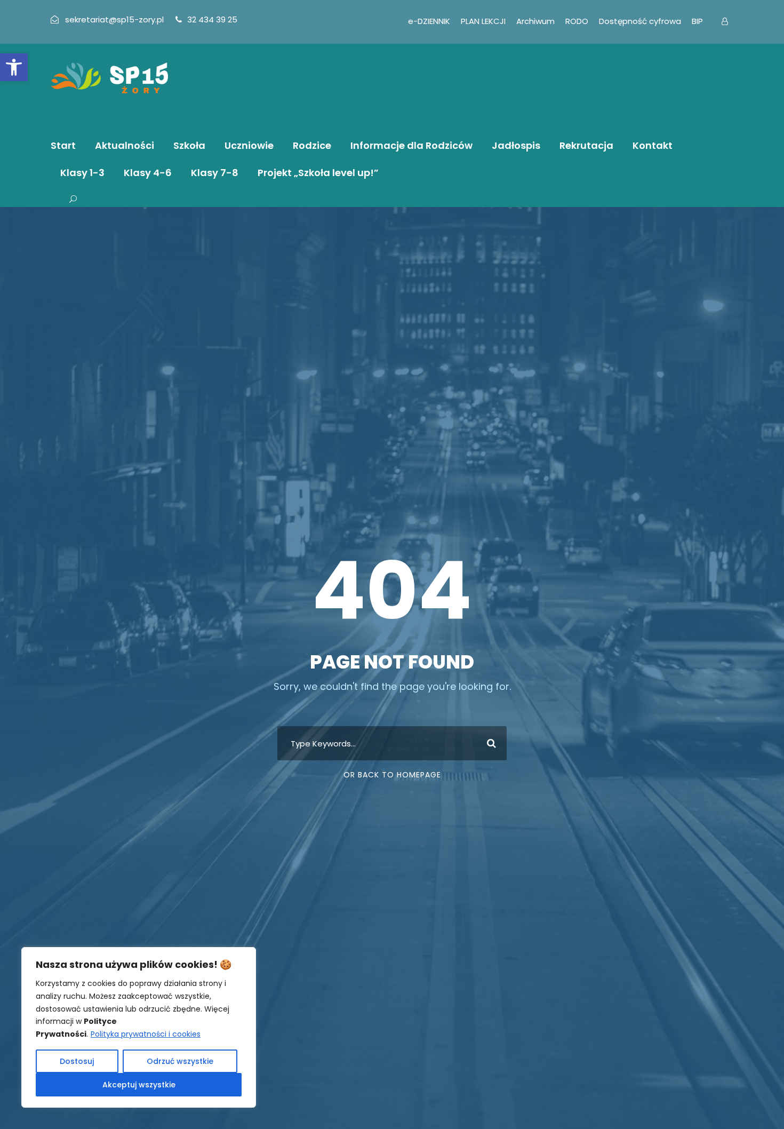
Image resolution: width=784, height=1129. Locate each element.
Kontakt (653, 145)
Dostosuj (77, 1061)
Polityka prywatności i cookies (146, 1034)
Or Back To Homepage (392, 774)
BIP (697, 21)
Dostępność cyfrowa (640, 21)
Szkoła (189, 145)
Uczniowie (249, 145)
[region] (138, 1027)
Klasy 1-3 (82, 172)
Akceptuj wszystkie (138, 1084)
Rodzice (312, 145)
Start (63, 145)
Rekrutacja (586, 145)
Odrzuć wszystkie (180, 1061)
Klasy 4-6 (148, 172)
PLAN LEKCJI (483, 21)
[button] (14, 67)
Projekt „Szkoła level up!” (318, 172)
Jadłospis (516, 145)
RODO (576, 21)
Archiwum (535, 21)
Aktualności (124, 145)
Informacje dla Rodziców (411, 145)
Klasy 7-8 (214, 172)
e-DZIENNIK (429, 21)
